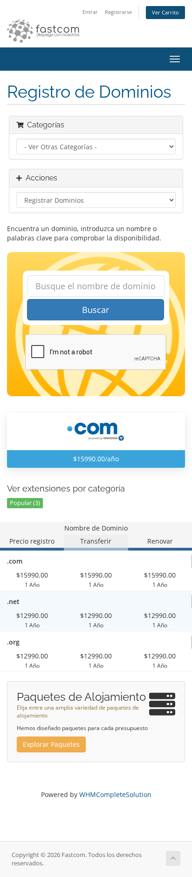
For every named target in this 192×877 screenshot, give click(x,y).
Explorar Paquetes (51, 744)
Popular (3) (25, 503)
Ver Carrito (165, 12)
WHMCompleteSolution (115, 794)
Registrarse (118, 11)
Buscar (95, 309)
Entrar (90, 11)
